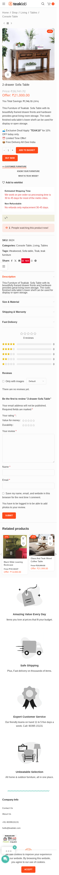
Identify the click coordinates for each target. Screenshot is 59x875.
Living (24, 12)
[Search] (43, 4)
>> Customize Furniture (14, 167)
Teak (36, 251)
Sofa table (27, 251)
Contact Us (7, 808)
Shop (15, 12)
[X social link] (15, 261)
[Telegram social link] (36, 261)
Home (5, 12)
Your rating (8, 415)
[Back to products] (8, 23)
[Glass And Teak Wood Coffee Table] (42, 545)
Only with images (15, 381)
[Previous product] (4, 23)
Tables (33, 12)
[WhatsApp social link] (32, 261)
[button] (23, 538)
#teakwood (15, 251)
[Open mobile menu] (4, 4)
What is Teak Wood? (28, 176)
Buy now (10, 158)
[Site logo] (17, 3)
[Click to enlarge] (8, 74)
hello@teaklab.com (11, 828)
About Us (6, 814)
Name (6, 467)
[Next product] (11, 23)
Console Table (10, 16)
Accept (28, 869)
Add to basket (27, 150)
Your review (9, 431)
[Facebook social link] (11, 261)
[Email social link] (19, 261)
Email (6, 480)
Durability (7, 425)
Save (27, 261)
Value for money (11, 420)
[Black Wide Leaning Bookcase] (15, 547)
